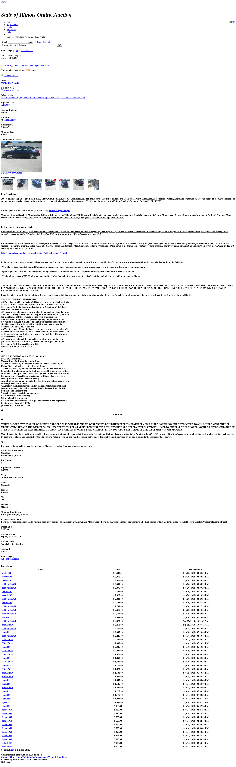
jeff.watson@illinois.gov (59, 210)
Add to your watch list (39, 65)
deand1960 (7, 710)
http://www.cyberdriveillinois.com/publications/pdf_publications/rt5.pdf (34, 253)
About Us (20, 757)
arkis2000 (5, 105)
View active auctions (10, 90)
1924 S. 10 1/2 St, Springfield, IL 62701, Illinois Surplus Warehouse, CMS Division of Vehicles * (43, 97)
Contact (5, 757)
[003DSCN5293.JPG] (37, 189)
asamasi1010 (7, 625)
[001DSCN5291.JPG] (8, 189)
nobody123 (7, 743)
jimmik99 (6, 632)
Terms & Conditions (57, 757)
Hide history (7, 65)
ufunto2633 (7, 617)
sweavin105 (7, 577)
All (17, 50)
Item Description (11, 75)
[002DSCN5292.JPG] (22, 189)
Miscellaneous (27, 50)
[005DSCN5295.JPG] (65, 189)
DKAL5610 (7, 639)
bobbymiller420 (9, 584)
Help (12, 757)
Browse (5, 45)
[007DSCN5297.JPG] (93, 189)
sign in (13, 750)
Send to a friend (21, 65)
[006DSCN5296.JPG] (79, 189)
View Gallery (16, 173)
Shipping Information (36, 757)
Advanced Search (42, 42)
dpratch (5, 702)
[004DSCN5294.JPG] (51, 189)
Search (5, 42)
